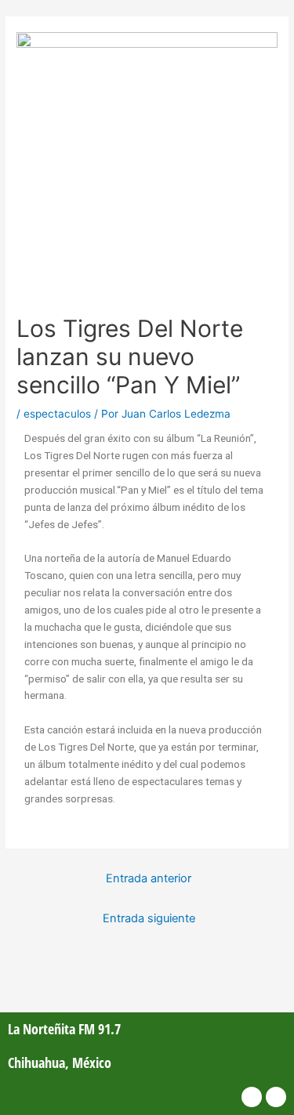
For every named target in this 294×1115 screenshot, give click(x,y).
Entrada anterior (148, 878)
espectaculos (57, 413)
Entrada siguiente (149, 918)
